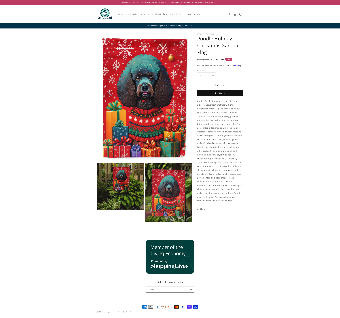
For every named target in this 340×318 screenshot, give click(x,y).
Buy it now (220, 93)
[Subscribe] (191, 289)
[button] (137, 14)
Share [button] (202, 209)
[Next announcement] (242, 25)
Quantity (200, 70)
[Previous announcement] (98, 25)
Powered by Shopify (124, 312)
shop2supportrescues (109, 312)
